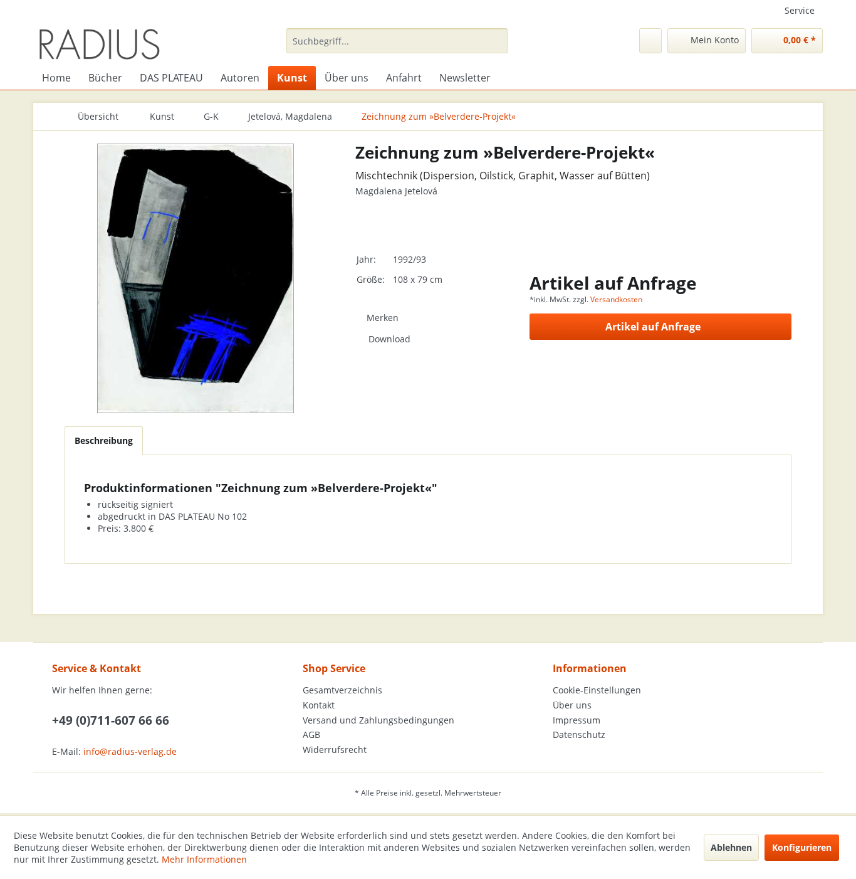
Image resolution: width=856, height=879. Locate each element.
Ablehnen (731, 847)
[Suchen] (496, 40)
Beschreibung (104, 440)
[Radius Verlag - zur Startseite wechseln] (99, 44)
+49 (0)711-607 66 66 (110, 720)
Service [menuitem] (799, 10)
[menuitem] (397, 40)
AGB (311, 734)
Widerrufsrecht (335, 749)
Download (389, 339)
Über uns (572, 705)
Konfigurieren (802, 847)
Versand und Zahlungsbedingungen (378, 720)
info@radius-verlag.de (130, 751)
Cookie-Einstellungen (597, 690)
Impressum (576, 720)
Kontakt (319, 705)
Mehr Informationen (204, 859)
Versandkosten (616, 299)
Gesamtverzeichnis (342, 690)
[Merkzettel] (650, 40)
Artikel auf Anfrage (653, 327)
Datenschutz (579, 734)
